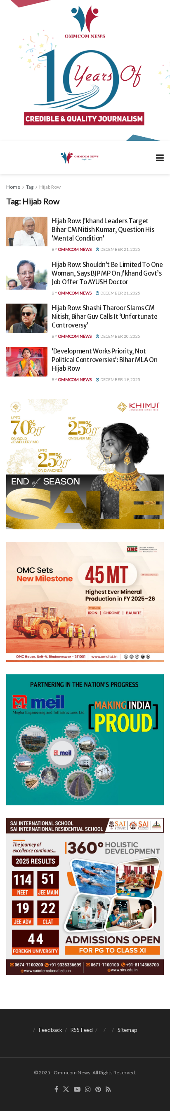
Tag (29, 187)
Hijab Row (50, 187)
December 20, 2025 (119, 336)
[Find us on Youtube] (77, 1089)
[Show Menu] (160, 157)
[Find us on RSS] (108, 1089)
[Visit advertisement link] (85, 70)
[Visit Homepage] (79, 157)
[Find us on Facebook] (56, 1089)
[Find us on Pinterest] (98, 1089)
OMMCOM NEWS (75, 249)
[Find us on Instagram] (88, 1089)
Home (13, 187)
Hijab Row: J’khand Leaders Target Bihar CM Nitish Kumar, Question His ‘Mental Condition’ (103, 229)
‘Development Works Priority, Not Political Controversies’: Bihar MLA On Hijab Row (105, 359)
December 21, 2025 (119, 249)
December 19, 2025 (119, 379)
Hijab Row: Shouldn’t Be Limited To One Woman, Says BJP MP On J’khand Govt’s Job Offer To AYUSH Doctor (107, 273)
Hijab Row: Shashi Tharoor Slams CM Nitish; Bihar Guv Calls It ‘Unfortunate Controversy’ (104, 316)
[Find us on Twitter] (66, 1089)
